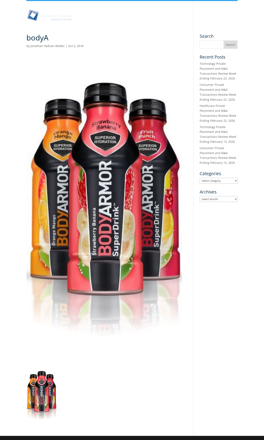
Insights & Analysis (112, 18)
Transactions (219, 18)
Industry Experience (166, 18)
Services (195, 18)
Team (138, 18)
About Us (82, 18)
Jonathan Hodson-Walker (48, 46)
